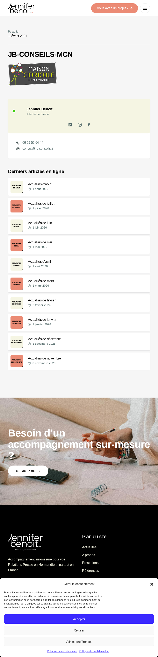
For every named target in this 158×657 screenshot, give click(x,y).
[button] (152, 584)
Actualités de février (41, 300)
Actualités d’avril (39, 261)
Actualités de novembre (44, 358)
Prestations (90, 563)
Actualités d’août (39, 184)
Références (90, 570)
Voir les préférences (79, 641)
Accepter (79, 619)
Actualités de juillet (41, 203)
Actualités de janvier (42, 319)
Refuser (79, 630)
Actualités (89, 547)
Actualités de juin (40, 223)
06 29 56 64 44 (32, 142)
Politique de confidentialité (62, 651)
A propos (88, 555)
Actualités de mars (41, 281)
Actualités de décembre (44, 339)
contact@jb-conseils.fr (37, 148)
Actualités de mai (40, 242)
